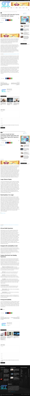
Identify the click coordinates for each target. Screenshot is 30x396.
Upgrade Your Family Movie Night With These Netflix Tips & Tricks (6, 380)
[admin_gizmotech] (1, 18)
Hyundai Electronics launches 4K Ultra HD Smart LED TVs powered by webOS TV (15, 84)
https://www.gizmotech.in (9, 90)
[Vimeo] (27, 0)
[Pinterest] (10, 20)
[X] (26, 0)
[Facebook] (24, 0)
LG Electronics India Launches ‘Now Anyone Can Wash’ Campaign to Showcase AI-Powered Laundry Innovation (26, 37)
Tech (2, 11)
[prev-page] (1, 106)
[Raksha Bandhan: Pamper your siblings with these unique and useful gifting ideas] (3, 100)
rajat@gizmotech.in (13, 391)
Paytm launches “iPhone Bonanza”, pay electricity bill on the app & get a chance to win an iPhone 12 (6, 375)
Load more (25, 40)
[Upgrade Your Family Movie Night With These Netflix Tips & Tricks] (2, 380)
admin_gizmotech (9, 89)
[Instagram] (25, 0)
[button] (28, 10)
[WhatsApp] (11, 20)
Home (1, 11)
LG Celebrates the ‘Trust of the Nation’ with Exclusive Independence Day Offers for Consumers (16, 378)
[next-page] (2, 106)
